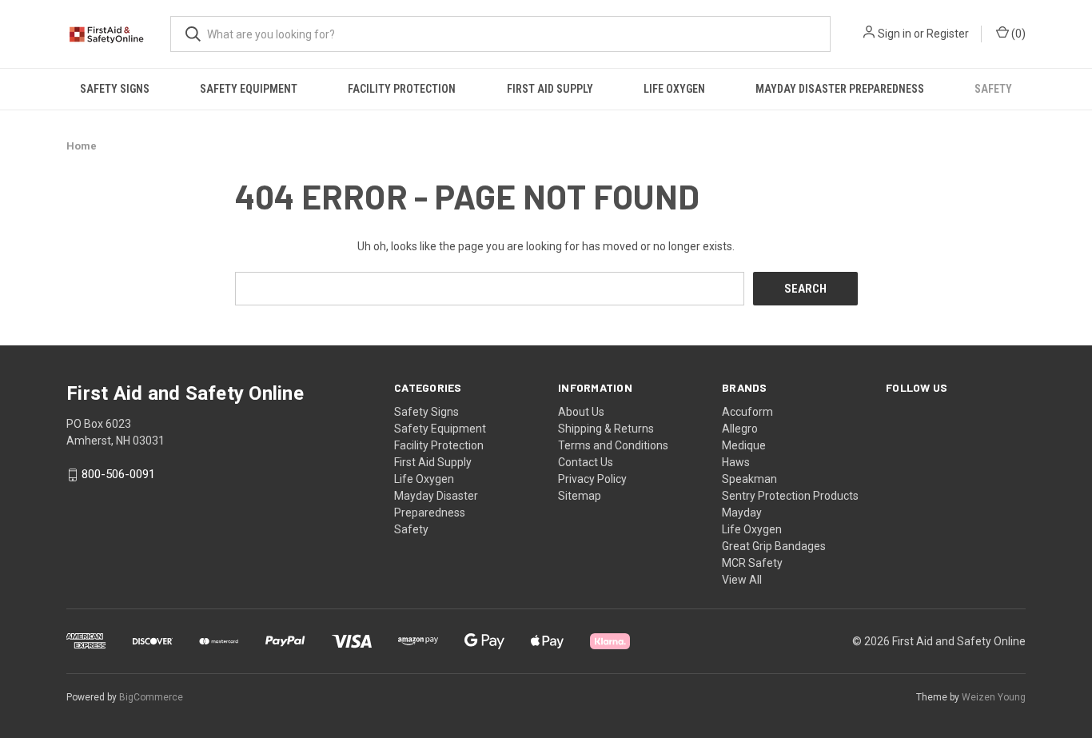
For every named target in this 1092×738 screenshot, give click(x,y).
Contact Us (585, 462)
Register (948, 33)
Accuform (747, 411)
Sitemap (579, 495)
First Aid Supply (550, 88)
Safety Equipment (248, 88)
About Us (581, 411)
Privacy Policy (592, 479)
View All (742, 579)
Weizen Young (994, 697)
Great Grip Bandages (774, 546)
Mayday (742, 512)
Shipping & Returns (606, 428)
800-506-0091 (118, 475)
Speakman (749, 479)
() (1017, 33)
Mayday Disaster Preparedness (839, 88)
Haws (736, 462)
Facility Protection (402, 88)
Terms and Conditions (613, 445)
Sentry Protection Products (790, 495)
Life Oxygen (674, 88)
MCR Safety (752, 562)
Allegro (740, 428)
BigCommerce (151, 697)
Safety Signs (114, 88)
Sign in (894, 33)
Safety (993, 88)
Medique (744, 445)
